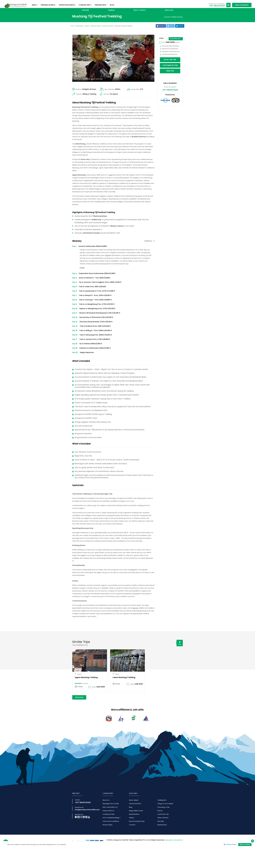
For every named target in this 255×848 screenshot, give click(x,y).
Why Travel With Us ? (110, 807)
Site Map (160, 821)
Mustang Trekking (107, 26)
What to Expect (140, 10)
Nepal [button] (34, 5)
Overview (85, 10)
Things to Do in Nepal (165, 804)
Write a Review (162, 818)
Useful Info (169, 10)
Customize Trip (163, 814)
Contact (132, 825)
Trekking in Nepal (95, 26)
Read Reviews (134, 814)
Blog (112, 5)
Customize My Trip (170, 65)
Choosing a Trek (163, 807)
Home (72, 26)
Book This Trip (170, 60)
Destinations (80, 26)
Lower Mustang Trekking (124, 677)
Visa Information (135, 804)
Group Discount (175, 39)
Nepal (87, 26)
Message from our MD (111, 804)
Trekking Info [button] (100, 5)
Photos (160, 811)
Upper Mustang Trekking (86, 677)
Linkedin (180, 26)
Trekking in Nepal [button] (48, 5)
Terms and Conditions (111, 821)
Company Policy (109, 814)
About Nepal (133, 800)
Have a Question (241, 5)
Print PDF (170, 71)
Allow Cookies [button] (245, 845)
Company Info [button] (85, 5)
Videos (131, 818)
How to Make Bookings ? (111, 818)
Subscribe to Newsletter (174, 840)
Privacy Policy (107, 825)
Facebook (162, 26)
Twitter (171, 26)
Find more (79, 697)
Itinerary (111, 10)
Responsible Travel (136, 811)
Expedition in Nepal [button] (67, 5)
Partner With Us (108, 811)
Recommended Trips (137, 821)
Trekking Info (162, 800)
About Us (106, 800)
